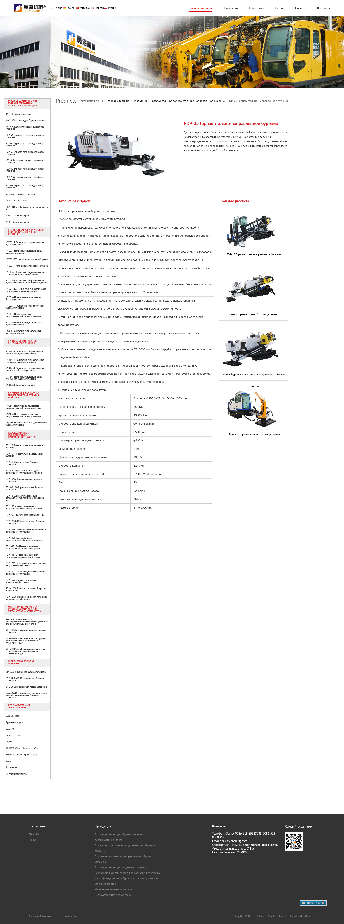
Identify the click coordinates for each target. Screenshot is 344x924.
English (58, 8)
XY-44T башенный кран (17, 222)
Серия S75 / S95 (14, 735)
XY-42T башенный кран (17, 215)
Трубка (9, 742)
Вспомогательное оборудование (114, 895)
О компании (230, 8)
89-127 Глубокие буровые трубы (22, 748)
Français (99, 8)
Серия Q (10, 729)
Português (84, 8)
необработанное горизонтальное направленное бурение (187, 100)
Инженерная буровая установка (113, 889)
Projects (33, 840)
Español (70, 8)
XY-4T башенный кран (17, 201)
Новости (300, 8)
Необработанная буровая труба (21, 755)
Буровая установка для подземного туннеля (120, 867)
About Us (34, 834)
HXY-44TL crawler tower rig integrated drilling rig (27, 208)
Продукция (256, 8)
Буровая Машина (40, 916)
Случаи (279, 8)
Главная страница (200, 8)
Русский (112, 8)
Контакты (323, 8)
